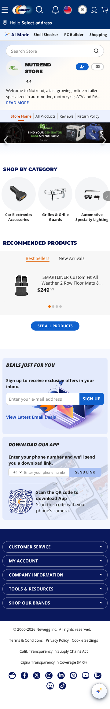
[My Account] (93, 10)
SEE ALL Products (55, 325)
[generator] (55, 132)
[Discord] (50, 685)
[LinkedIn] (61, 675)
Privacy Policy (57, 640)
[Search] (39, 10)
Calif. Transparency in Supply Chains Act (54, 651)
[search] (96, 51)
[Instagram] (48, 675)
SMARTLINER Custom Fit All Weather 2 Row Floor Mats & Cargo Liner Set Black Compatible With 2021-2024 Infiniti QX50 (70, 280)
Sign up (92, 399)
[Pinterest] (73, 675)
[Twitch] (98, 675)
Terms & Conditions (26, 640)
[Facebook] (24, 675)
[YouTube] (85, 675)
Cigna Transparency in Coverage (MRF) (53, 662)
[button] (55, 23)
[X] (36, 675)
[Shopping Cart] (104, 10)
